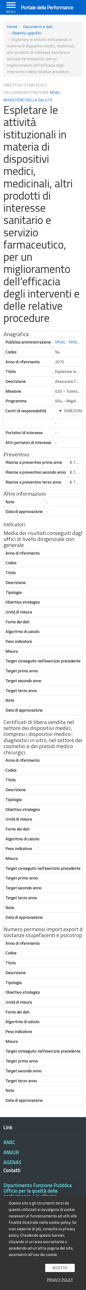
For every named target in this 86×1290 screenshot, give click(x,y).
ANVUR (11, 1152)
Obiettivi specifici (26, 33)
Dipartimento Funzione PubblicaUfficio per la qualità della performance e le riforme (37, 1190)
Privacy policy (60, 1279)
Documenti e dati (38, 26)
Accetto (59, 1267)
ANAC (9, 1142)
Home (12, 26)
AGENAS (12, 1162)
